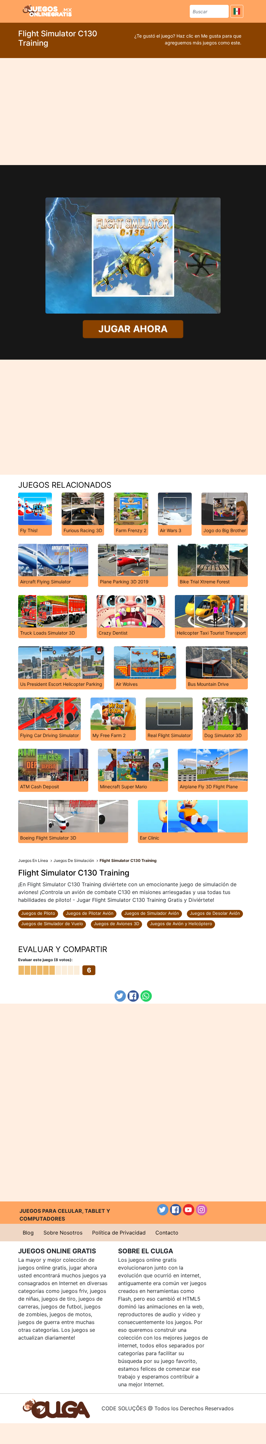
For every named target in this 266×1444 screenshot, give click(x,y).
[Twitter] (120, 996)
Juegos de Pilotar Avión (90, 913)
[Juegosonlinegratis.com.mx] (47, 10)
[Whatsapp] (146, 996)
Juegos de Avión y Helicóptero (181, 923)
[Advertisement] (133, 111)
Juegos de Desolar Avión (215, 913)
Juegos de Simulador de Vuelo (52, 923)
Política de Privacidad (119, 1232)
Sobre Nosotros (62, 1232)
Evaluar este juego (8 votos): (45, 959)
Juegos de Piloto (38, 913)
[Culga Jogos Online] (56, 1408)
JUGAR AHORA (133, 329)
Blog (28, 1232)
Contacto (166, 1232)
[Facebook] (133, 996)
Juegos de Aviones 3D (116, 923)
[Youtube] (188, 1209)
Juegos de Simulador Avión (151, 913)
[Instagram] (201, 1209)
